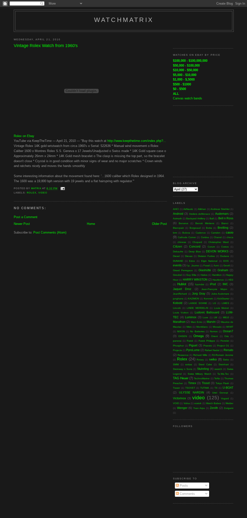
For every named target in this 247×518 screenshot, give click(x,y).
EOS (226, 261)
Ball (212, 218)
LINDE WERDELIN (197, 308)
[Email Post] (62, 188)
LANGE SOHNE (198, 303)
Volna (187, 403)
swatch (218, 369)
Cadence (201, 232)
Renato (228, 350)
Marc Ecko (196, 322)
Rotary (200, 359)
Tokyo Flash (222, 383)
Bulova (186, 232)
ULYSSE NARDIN (191, 392)
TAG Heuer (180, 378)
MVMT (229, 326)
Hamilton (217, 275)
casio (229, 232)
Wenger (182, 407)
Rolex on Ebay (24, 136)
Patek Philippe (207, 340)
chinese (182, 242)
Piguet (193, 345)
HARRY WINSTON (195, 279)
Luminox (190, 317)
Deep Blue (195, 251)
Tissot (206, 383)
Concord (194, 246)
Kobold (177, 302)
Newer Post (22, 224)
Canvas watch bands (187, 98)
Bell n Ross (225, 218)
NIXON (181, 331)
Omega (198, 336)
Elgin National (209, 261)
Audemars (222, 213)
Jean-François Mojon (214, 289)
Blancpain (178, 228)
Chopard (197, 242)
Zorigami (228, 408)
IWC (225, 284)
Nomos (214, 331)
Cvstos (225, 246)
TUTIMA (204, 388)
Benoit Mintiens (204, 223)
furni (216, 265)
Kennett (208, 298)
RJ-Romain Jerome (222, 355)
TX (216, 388)
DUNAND (178, 261)
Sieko (226, 359)
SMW (176, 364)
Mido (189, 326)
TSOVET (190, 388)
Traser (176, 388)
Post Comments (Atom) (49, 232)
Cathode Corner (187, 237)
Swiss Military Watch (200, 374)
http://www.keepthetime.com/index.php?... (136, 141)
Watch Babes (213, 403)
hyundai (199, 284)
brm (175, 232)
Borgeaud (195, 228)
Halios (204, 275)
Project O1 (223, 345)
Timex (192, 383)
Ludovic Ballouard (207, 312)
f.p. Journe (193, 265)
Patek (190, 340)
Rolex (31, 192)
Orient (214, 336)
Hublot (181, 284)
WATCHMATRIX (123, 19)
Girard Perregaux (183, 270)
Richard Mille (200, 355)
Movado (217, 326)
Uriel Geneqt (220, 392)
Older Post (159, 224)
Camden (215, 232)
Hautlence (218, 279)
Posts (183, 485)
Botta (209, 228)
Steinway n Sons (182, 369)
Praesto (207, 345)
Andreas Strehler (220, 209)
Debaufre (178, 251)
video (42, 192)
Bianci (224, 223)
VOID (176, 403)
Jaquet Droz (182, 288)
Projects (177, 350)
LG (214, 303)
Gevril (226, 265)
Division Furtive (206, 256)
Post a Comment (25, 217)
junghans (178, 298)
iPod (213, 284)
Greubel (177, 275)
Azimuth (177, 218)
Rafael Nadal (212, 350)
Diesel (176, 256)
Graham (223, 270)
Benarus (183, 223)
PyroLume (193, 350)
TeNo (217, 378)
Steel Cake (205, 364)
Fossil (206, 265)
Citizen (177, 246)
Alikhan (202, 209)
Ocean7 (228, 331)
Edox (192, 261)
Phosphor (178, 345)
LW (215, 317)
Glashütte (205, 270)
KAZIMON (193, 298)
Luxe (205, 317)
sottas (188, 364)
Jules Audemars (220, 293)
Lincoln (177, 308)
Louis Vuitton (181, 312)
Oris (226, 336)
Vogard (225, 398)
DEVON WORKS (217, 251)
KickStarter (223, 298)
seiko (213, 359)
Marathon (179, 321)
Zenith (214, 407)
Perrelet (224, 340)
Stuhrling (203, 368)
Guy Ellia (191, 275)
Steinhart (224, 364)
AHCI (176, 209)
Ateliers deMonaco (199, 214)
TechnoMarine (202, 378)
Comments (187, 494)
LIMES (225, 303)
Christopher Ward (218, 242)
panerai (177, 340)
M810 (226, 317)
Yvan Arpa (199, 408)
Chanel (218, 237)
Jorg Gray (198, 293)
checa (229, 237)
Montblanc (202, 326)
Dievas (188, 256)
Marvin (211, 321)
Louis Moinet (221, 308)
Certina (205, 237)
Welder (229, 403)
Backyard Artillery (195, 218)
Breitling (223, 227)
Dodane (224, 256)
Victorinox (179, 398)
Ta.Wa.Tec (223, 374)
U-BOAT (228, 387)
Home (91, 224)
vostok (197, 403)
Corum (211, 246)
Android (178, 213)
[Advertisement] (203, 141)
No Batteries (197, 331)
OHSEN (182, 336)
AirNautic (188, 209)
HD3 (230, 279)
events (177, 265)
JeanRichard (180, 293)
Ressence (183, 355)
